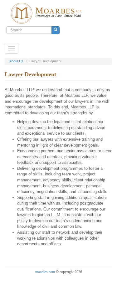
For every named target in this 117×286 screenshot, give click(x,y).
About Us (16, 61)
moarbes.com (45, 272)
